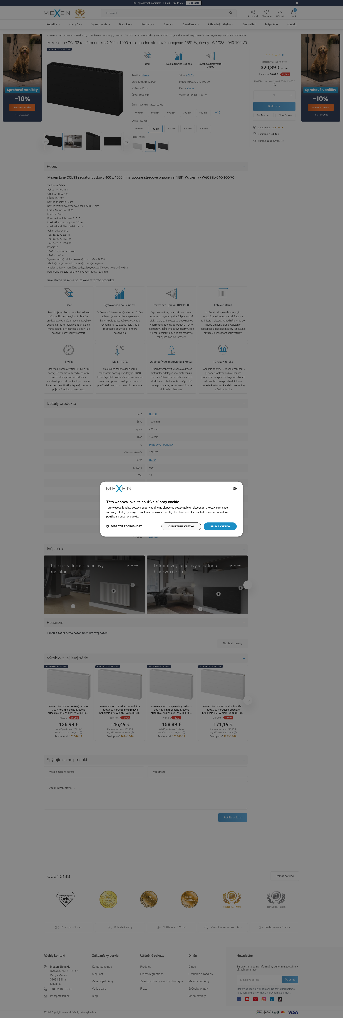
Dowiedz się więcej (151, 516)
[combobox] (235, 488)
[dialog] (171, 508)
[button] (124, 526)
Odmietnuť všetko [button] (181, 526)
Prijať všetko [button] (220, 526)
